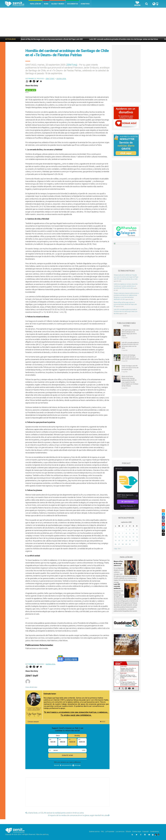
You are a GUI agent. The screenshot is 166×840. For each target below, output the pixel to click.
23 (130, 540)
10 (133, 533)
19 (115, 540)
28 (122, 544)
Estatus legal (136, 831)
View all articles (31, 687)
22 (126, 540)
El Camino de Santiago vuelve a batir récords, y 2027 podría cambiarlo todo (130, 357)
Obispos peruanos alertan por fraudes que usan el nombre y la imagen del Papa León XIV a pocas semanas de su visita (126, 277)
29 (126, 544)
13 (119, 537)
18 (137, 537)
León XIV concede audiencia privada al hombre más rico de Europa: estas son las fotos (68, 39)
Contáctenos (154, 831)
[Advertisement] (83, 22)
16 (130, 537)
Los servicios (119, 831)
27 (119, 544)
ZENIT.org (72, 64)
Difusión (128, 831)
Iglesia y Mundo (57, 4)
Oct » (119, 548)
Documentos (72, 4)
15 (126, 537)
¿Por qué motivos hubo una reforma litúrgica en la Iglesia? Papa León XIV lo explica (130, 332)
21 (122, 540)
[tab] (120, 663)
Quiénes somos (94, 831)
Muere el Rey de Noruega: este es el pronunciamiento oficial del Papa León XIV (125, 304)
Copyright (145, 831)
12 (115, 537)
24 (133, 540)
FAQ (102, 831)
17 (133, 537)
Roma (46, 4)
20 (119, 540)
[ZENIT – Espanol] (17, 3)
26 (115, 544)
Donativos (85, 4)
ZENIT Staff (50, 78)
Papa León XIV (35, 4)
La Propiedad (109, 831)
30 (130, 544)
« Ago (115, 548)
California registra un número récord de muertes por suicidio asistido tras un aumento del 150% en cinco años (125, 286)
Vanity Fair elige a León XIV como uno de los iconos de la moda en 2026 (130, 367)
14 (122, 537)
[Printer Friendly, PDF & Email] (30, 90)
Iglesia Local (61, 78)
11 (137, 533)
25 (137, 540)
